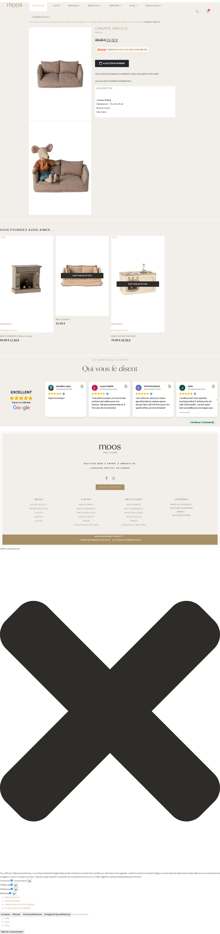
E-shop (39, 521)
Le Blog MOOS (86, 517)
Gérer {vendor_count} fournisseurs (20, 904)
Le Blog (38, 513)
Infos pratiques (86, 513)
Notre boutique (38, 509)
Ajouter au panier (114, 63)
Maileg (99, 32)
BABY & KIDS (93, 6)
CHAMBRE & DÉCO (40, 17)
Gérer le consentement (12, 932)
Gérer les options (12, 897)
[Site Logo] (14, 6)
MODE (132, 6)
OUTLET (56, 6)
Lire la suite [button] (184, 412)
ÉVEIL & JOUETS (152, 6)
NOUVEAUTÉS (38, 6)
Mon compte (86, 505)
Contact (39, 517)
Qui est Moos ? (38, 505)
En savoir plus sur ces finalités (17, 908)
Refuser (16, 914)
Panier (86, 521)
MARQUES (73, 6)
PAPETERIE (114, 6)
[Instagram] (113, 478)
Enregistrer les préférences (57, 914)
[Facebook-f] (106, 478)
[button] (217, 400)
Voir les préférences (32, 914)
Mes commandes (86, 509)
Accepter (5, 914)
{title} (7, 918)
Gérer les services (12, 901)
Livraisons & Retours (86, 525)
